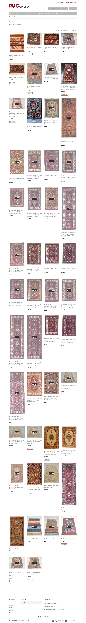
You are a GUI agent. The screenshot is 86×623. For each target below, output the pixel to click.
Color (40, 13)
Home (11, 13)
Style (22, 13)
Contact (11, 607)
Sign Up (39, 602)
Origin (28, 13)
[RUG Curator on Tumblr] (47, 616)
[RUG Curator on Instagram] (45, 616)
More (62, 13)
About (10, 603)
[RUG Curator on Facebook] (40, 616)
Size (17, 13)
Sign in (66, 4)
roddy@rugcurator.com (52, 603)
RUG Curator (14, 620)
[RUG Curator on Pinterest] (42, 616)
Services (11, 605)
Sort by (57, 30)
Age (34, 13)
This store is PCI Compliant (23, 620)
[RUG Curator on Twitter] (38, 616)
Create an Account (73, 4)
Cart (73, 8)
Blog (10, 612)
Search (10, 602)
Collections (55, 13)
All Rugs (47, 13)
